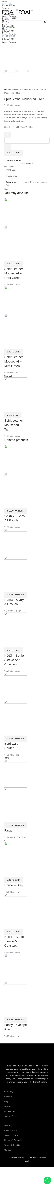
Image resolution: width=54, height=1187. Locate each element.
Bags (6, 1101)
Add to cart (13, 153)
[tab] (27, 163)
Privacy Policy (10, 1130)
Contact (7, 1150)
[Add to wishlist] (8, 257)
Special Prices (10, 1116)
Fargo (8, 830)
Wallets (7, 1106)
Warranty (8, 1125)
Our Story (8, 1091)
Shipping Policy (11, 1135)
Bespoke (8, 1096)
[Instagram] (30, 1055)
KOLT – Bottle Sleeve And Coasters (14, 660)
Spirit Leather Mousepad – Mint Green (13, 361)
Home (7, 89)
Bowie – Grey (13, 885)
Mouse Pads (28, 89)
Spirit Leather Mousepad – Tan (13, 425)
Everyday (34, 182)
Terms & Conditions (13, 1145)
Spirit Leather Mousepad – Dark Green (13, 273)
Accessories (16, 89)
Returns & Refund (12, 1140)
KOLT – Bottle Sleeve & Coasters (14, 941)
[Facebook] (8, 1055)
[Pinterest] (42, 1055)
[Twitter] (19, 1055)
